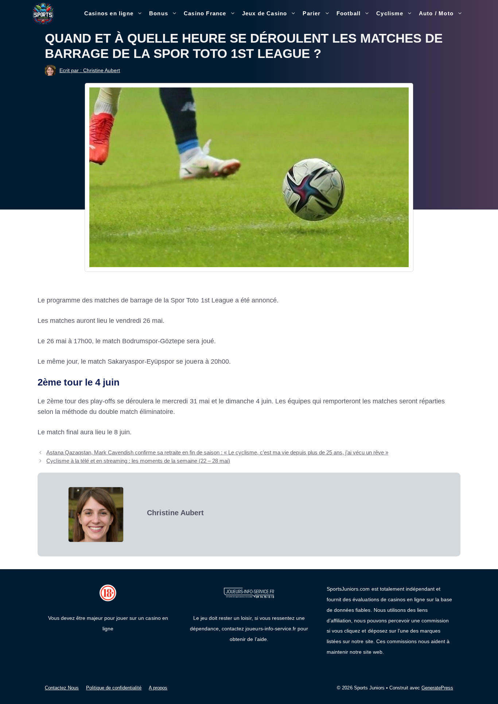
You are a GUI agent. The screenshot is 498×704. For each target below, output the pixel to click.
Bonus (158, 13)
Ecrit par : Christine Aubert (89, 70)
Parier (311, 13)
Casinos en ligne (108, 13)
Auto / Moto (436, 13)
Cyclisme (389, 13)
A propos (158, 688)
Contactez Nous (62, 688)
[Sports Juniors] (43, 13)
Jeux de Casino (264, 13)
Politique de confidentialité (113, 688)
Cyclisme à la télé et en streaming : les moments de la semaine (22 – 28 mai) (138, 461)
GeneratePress (437, 688)
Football (348, 13)
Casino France (205, 13)
